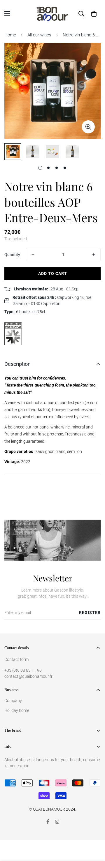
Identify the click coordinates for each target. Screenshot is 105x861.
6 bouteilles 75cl (30, 311)
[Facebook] (47, 821)
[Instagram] (57, 821)
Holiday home (16, 710)
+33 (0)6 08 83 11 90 (23, 670)
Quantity (12, 254)
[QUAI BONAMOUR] (52, 13)
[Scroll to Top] (94, 830)
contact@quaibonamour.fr (28, 676)
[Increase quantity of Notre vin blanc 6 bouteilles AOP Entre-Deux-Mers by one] (93, 254)
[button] (94, 13)
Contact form (16, 659)
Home (10, 35)
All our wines (39, 35)
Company (13, 700)
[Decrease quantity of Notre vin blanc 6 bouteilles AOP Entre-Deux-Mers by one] (33, 254)
